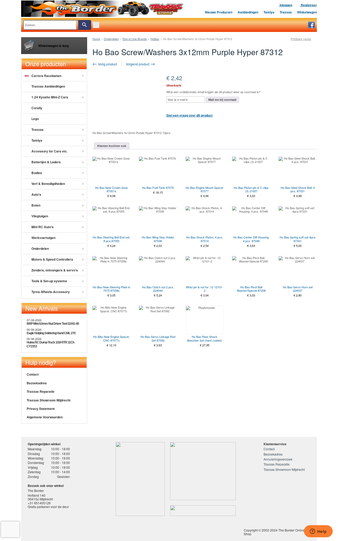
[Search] (84, 25)
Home (96, 39)
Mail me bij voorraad (222, 100)
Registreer (308, 5)
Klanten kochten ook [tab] (111, 146)
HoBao (155, 39)
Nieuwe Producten (218, 12)
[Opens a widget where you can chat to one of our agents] (318, 531)
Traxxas (286, 12)
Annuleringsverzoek (278, 459)
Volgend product (138, 64)
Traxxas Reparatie (40, 391)
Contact (33, 374)
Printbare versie (301, 39)
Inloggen (285, 5)
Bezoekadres (37, 383)
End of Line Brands (135, 39)
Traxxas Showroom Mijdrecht (49, 400)
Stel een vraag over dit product (189, 115)
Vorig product (107, 64)
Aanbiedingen (248, 12)
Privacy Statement (41, 408)
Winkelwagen (307, 12)
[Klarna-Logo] (70, 529)
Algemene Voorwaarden (45, 417)
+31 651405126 (39, 503)
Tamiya (269, 12)
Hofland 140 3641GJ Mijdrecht (40, 497)
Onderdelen (111, 39)
